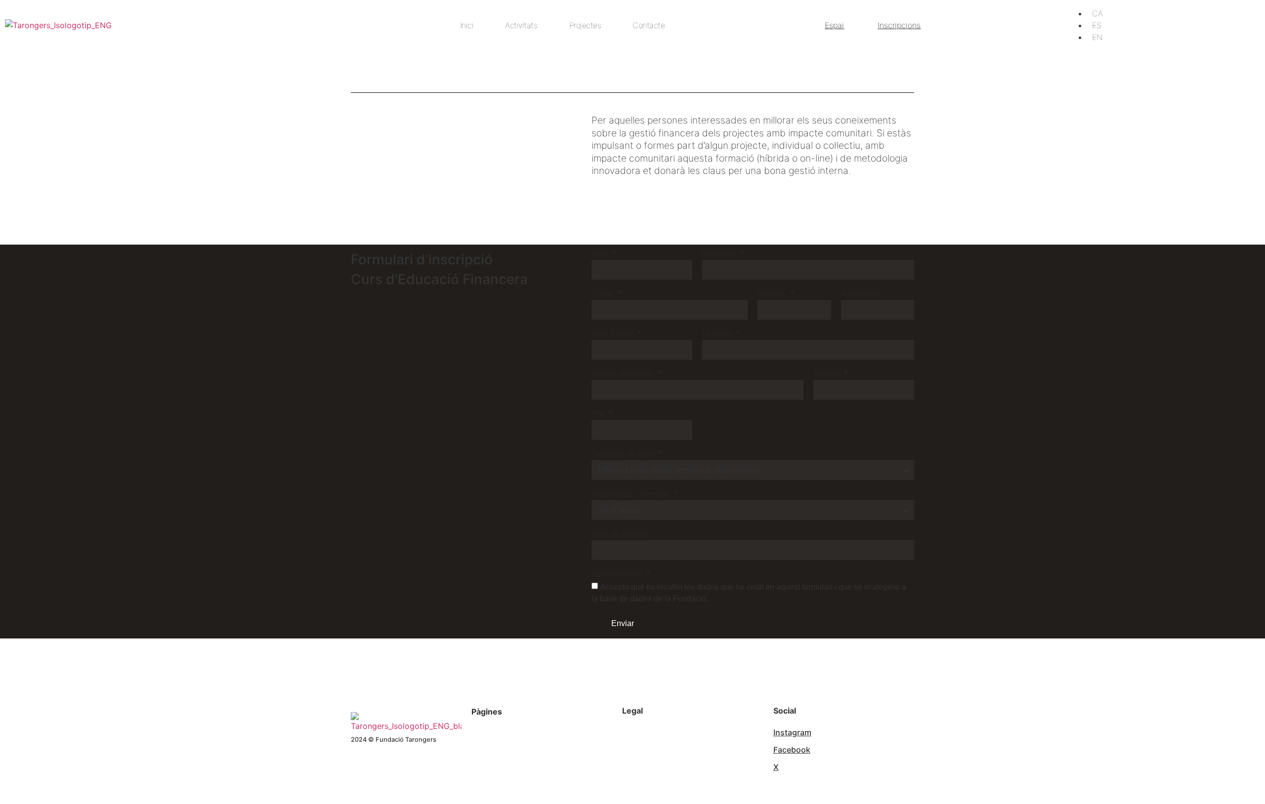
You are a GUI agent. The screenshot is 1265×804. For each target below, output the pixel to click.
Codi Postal (613, 334)
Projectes (585, 25)
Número (773, 294)
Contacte (648, 25)
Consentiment (618, 574)
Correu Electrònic (623, 374)
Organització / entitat (631, 494)
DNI (599, 414)
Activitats (521, 25)
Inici (467, 25)
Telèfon (827, 374)
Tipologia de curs (623, 454)
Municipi (718, 334)
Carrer (603, 294)
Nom (601, 254)
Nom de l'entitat (620, 534)
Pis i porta (859, 294)
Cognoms (720, 254)
